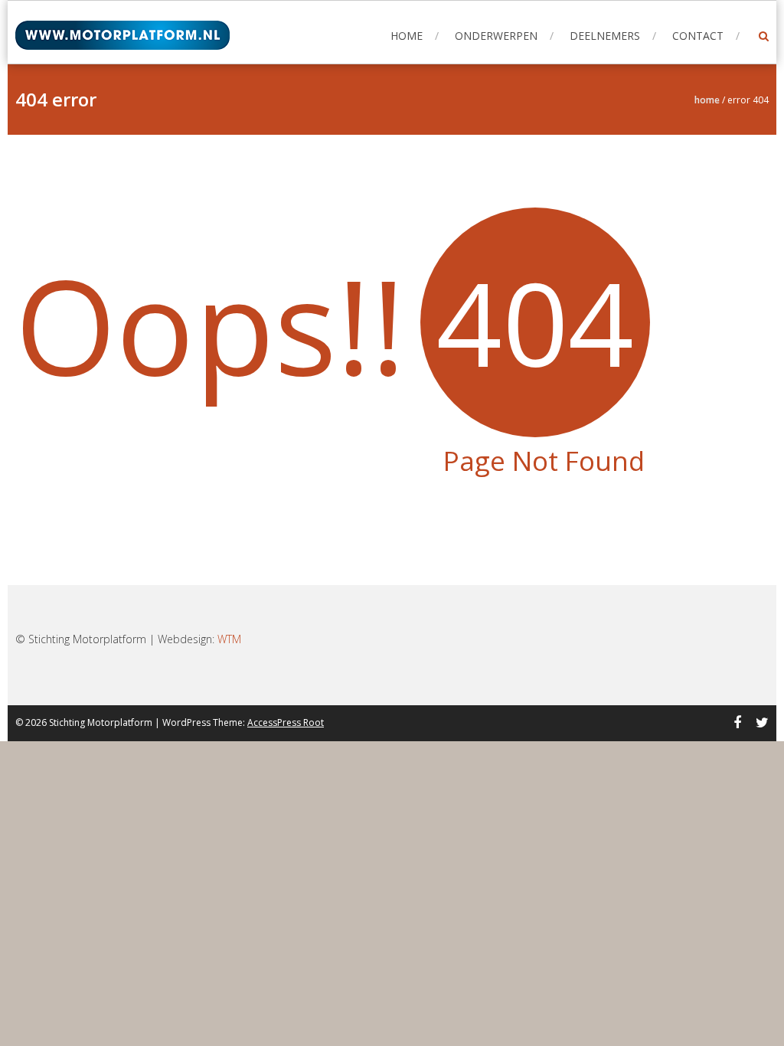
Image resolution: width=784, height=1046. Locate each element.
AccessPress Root (285, 722)
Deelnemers (605, 35)
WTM (229, 639)
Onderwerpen (496, 35)
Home (406, 35)
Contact (698, 35)
